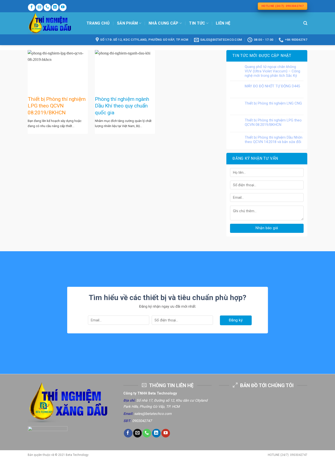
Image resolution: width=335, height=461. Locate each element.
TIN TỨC (197, 23)
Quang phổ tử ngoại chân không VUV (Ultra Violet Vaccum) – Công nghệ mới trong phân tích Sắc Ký (272, 71)
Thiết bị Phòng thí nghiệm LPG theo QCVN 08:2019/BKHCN (273, 122)
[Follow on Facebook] (31, 7)
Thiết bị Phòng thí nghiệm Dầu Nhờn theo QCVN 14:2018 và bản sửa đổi (273, 139)
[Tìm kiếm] (305, 23)
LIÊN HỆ (223, 23)
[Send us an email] (39, 7)
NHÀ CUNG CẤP (164, 23)
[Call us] (47, 7)
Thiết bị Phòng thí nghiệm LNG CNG (273, 103)
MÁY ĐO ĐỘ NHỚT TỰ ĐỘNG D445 (272, 86)
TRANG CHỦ (98, 23)
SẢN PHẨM (127, 23)
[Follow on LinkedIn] (55, 7)
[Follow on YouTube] (62, 7)
